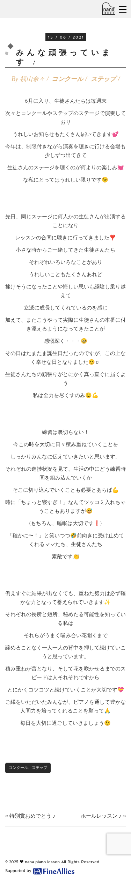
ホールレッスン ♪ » (103, 816)
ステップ (103, 78)
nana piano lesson (42, 862)
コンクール (67, 78)
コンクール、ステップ (28, 767)
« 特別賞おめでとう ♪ (30, 816)
